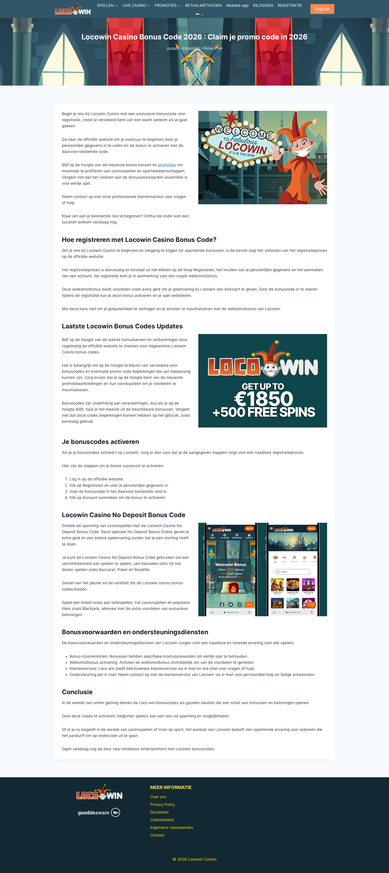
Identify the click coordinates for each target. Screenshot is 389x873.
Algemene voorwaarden (171, 827)
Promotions (191, 48)
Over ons (158, 797)
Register (322, 9)
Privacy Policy (162, 804)
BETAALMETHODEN (203, 5)
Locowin (172, 48)
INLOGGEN (263, 5)
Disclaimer (159, 812)
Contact (157, 835)
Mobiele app (237, 5)
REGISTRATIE (290, 5)
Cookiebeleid (162, 820)
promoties (167, 165)
